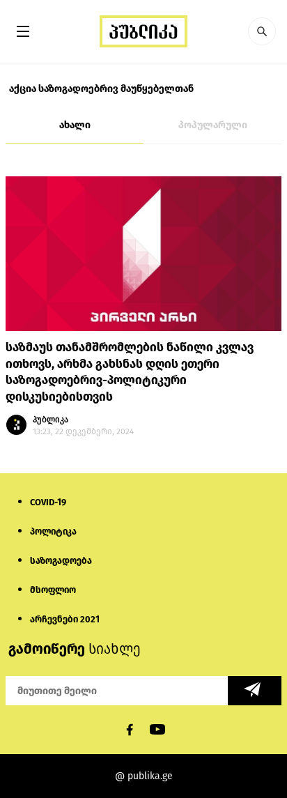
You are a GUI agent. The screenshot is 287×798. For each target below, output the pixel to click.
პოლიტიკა (53, 531)
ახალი (75, 125)
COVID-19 (48, 502)
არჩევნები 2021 (65, 619)
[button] (262, 31)
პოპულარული (212, 125)
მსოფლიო (53, 590)
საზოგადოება (61, 560)
